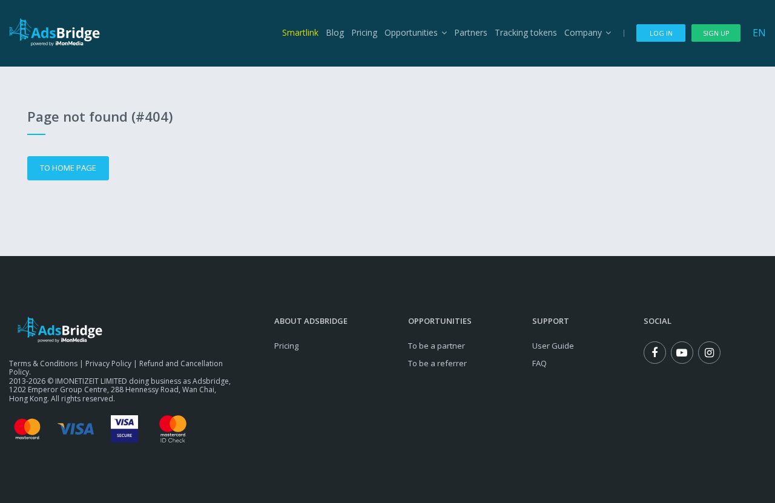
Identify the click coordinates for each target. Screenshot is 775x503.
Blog (335, 32)
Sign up (716, 33)
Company (583, 32)
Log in (661, 33)
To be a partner (436, 345)
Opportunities (411, 32)
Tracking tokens (526, 32)
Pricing (364, 32)
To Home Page (68, 167)
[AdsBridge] (54, 32)
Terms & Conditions (43, 363)
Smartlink (300, 32)
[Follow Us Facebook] (655, 352)
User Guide (553, 345)
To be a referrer (437, 363)
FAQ (539, 363)
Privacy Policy (108, 363)
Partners (470, 32)
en (759, 32)
